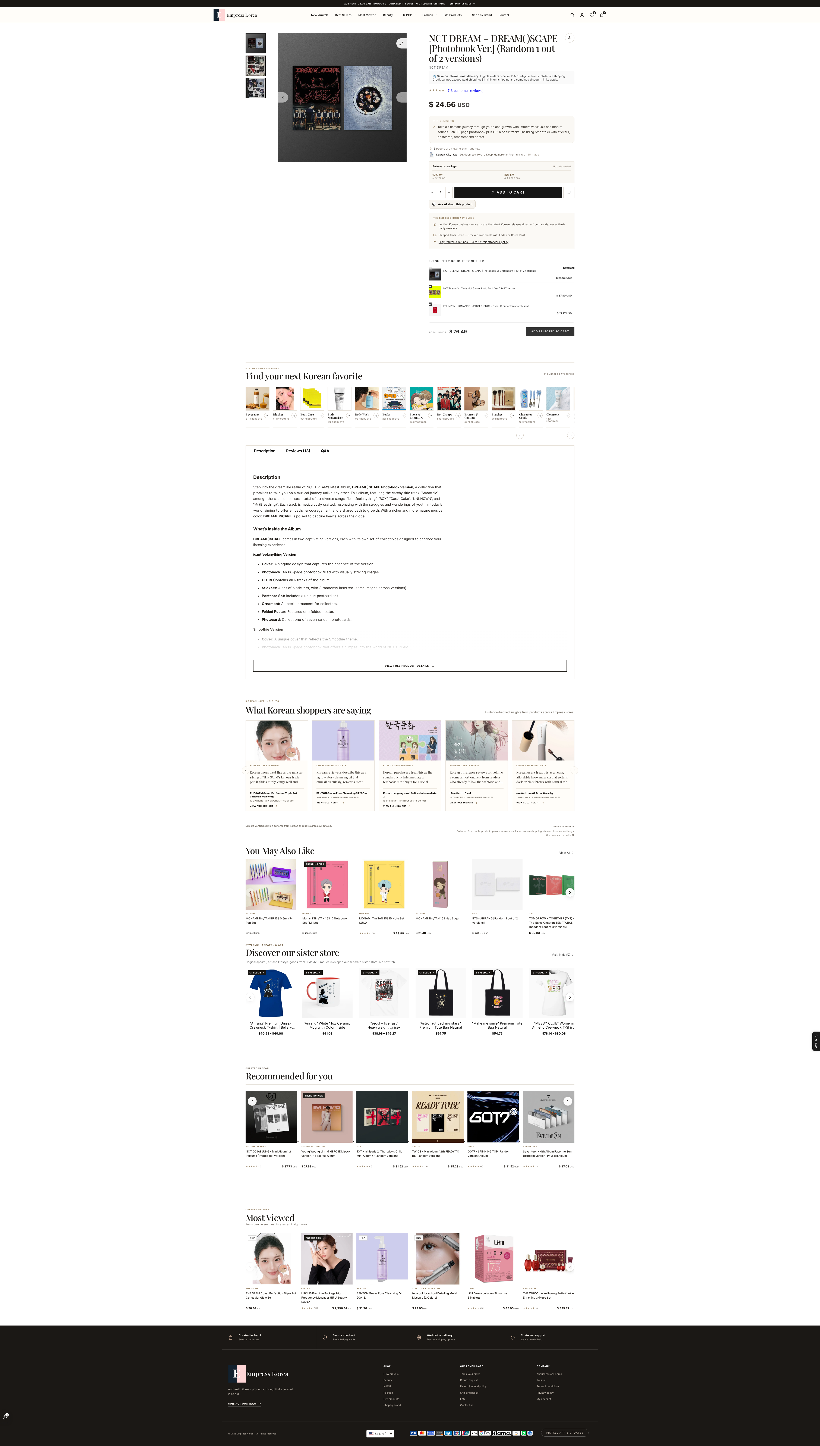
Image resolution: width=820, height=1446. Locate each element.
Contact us (466, 1405)
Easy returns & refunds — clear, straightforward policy (473, 242)
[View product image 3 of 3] (256, 88)
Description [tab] (264, 451)
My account (544, 1398)
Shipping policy (469, 1392)
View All (564, 852)
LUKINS (305, 1288)
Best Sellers (343, 15)
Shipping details (461, 3)
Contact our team (242, 1403)
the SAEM (252, 1288)
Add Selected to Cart (550, 331)
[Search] (572, 15)
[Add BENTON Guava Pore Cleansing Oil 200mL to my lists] (387, 1278)
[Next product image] (401, 97)
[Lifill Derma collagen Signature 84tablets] (493, 1259)
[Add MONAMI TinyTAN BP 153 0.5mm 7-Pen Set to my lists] (275, 904)
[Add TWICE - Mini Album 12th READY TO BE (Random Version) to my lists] (442, 1137)
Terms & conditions (548, 1386)
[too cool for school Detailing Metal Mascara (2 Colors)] (438, 1259)
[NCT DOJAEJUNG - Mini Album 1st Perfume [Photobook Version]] (271, 1117)
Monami (251, 914)
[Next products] (567, 1101)
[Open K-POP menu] (414, 15)
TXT (531, 914)
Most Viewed (367, 15)
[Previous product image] (283, 97)
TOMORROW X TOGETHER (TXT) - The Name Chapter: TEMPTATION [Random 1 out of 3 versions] (551, 923)
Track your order (470, 1374)
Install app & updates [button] (565, 1432)
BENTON (362, 1288)
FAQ (462, 1398)
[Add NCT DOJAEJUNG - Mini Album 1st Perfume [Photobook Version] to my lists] (276, 1137)
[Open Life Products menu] (464, 15)
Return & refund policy (473, 1386)
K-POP (407, 15)
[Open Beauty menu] (395, 15)
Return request (469, 1380)
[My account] (582, 15)
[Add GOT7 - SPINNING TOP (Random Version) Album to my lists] (498, 1137)
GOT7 (471, 1147)
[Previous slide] (245, 770)
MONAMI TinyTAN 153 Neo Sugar (438, 918)
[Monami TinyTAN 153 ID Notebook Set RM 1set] (327, 884)
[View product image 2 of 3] (256, 66)
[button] (265, 904)
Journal (504, 15)
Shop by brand (392, 1405)
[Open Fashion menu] (435, 15)
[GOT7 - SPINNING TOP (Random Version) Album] (493, 1117)
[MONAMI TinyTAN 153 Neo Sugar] (441, 884)
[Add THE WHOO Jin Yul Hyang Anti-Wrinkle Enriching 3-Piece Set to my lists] (553, 1278)
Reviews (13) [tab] (298, 451)
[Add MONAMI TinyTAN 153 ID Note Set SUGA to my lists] (389, 904)
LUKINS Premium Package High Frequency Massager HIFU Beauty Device (324, 1298)
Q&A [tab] (325, 451)
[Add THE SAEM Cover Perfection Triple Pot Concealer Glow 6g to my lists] (276, 1278)
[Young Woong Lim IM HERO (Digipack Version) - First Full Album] (327, 1117)
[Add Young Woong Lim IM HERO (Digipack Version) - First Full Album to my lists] (331, 1137)
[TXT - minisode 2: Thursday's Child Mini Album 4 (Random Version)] (382, 1117)
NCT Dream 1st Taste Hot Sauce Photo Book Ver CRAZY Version (479, 288)
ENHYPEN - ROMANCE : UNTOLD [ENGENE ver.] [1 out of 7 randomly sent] (486, 306)
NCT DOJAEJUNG (256, 1147)
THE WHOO (529, 1288)
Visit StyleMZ (563, 954)
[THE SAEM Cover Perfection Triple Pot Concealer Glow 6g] (271, 1259)
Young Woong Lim (313, 1147)
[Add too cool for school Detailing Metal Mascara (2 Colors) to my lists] (442, 1278)
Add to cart (511, 192)
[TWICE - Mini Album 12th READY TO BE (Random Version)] (438, 1117)
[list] (410, 407)
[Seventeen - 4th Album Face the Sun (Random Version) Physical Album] (548, 1117)
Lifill (471, 1288)
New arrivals (391, 1374)
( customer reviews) (466, 90)
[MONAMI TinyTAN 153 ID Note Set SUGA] (384, 884)
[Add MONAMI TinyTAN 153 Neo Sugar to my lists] (445, 904)
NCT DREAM (438, 67)
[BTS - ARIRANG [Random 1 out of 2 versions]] (497, 884)
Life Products (453, 15)
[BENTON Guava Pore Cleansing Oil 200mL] (382, 1259)
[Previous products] (252, 1101)
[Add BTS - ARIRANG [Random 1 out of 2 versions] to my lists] (502, 904)
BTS (474, 914)
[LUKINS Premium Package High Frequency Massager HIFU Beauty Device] (327, 1259)
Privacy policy (545, 1392)
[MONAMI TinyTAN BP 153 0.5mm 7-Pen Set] (271, 884)
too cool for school (426, 1288)
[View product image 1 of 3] (256, 43)
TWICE (416, 1147)
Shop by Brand (482, 15)
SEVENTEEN (530, 1147)
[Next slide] (574, 770)
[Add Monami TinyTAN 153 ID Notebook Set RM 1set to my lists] (332, 904)
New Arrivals (319, 15)
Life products (391, 1398)
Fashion (427, 15)
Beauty (388, 15)
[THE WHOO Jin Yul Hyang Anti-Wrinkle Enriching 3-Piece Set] (548, 1259)
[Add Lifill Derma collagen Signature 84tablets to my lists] (498, 1278)
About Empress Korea (549, 1374)
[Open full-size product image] (401, 43)
